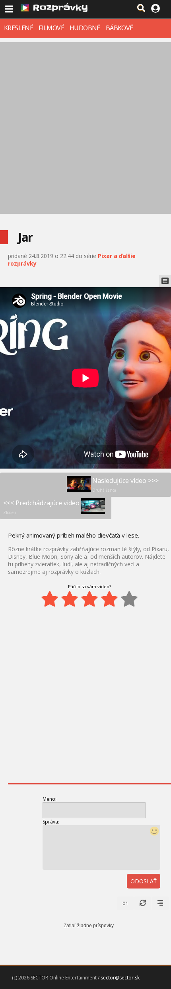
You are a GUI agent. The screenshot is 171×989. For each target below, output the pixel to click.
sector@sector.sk (120, 977)
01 (125, 903)
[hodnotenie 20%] (50, 599)
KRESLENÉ (18, 28)
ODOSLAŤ (143, 881)
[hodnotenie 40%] (70, 599)
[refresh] (142, 903)
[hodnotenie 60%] (89, 599)
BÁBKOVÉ (119, 28)
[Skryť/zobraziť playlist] (165, 281)
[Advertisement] (85, 128)
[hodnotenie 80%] (109, 599)
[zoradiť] (160, 903)
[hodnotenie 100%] (129, 599)
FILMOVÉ (51, 28)
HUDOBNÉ (85, 28)
